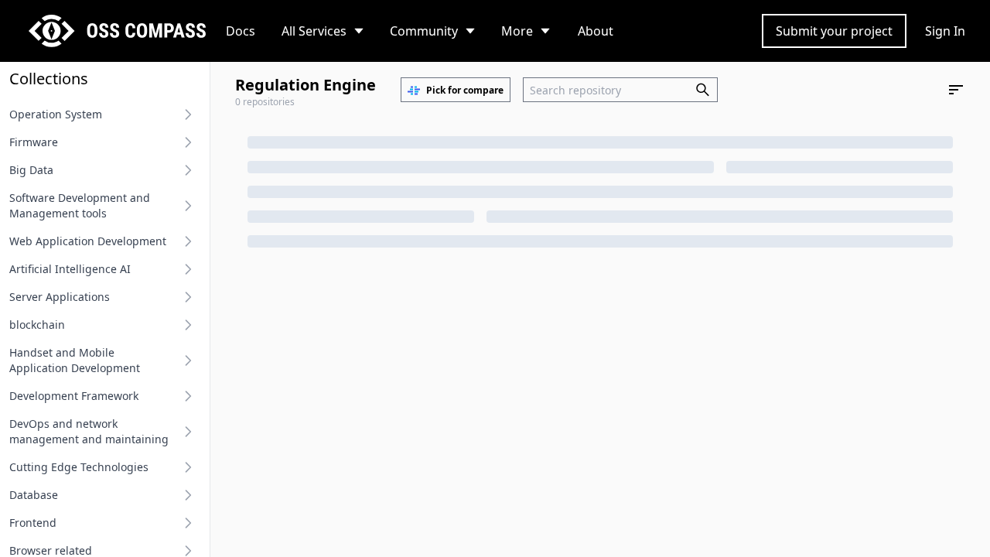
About (595, 30)
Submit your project (834, 30)
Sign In (945, 30)
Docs (240, 30)
